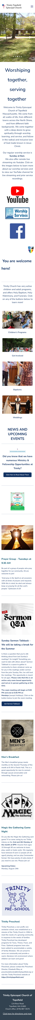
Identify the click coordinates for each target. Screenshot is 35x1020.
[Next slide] (30, 37)
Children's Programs (17, 332)
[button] (32, 6)
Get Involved (17, 355)
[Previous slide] (5, 37)
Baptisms (17, 389)
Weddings (17, 417)
